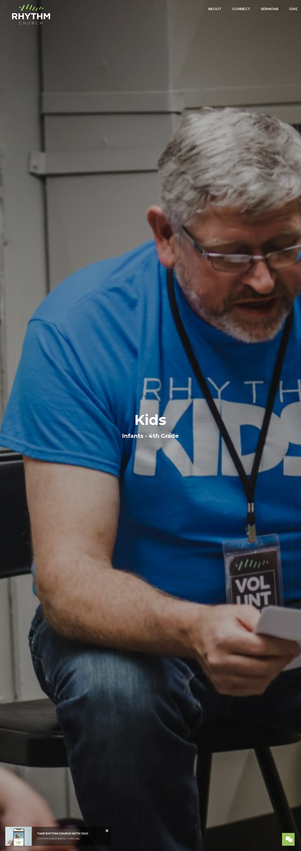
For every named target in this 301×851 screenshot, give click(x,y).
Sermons (270, 9)
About (214, 9)
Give (293, 9)
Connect (241, 9)
